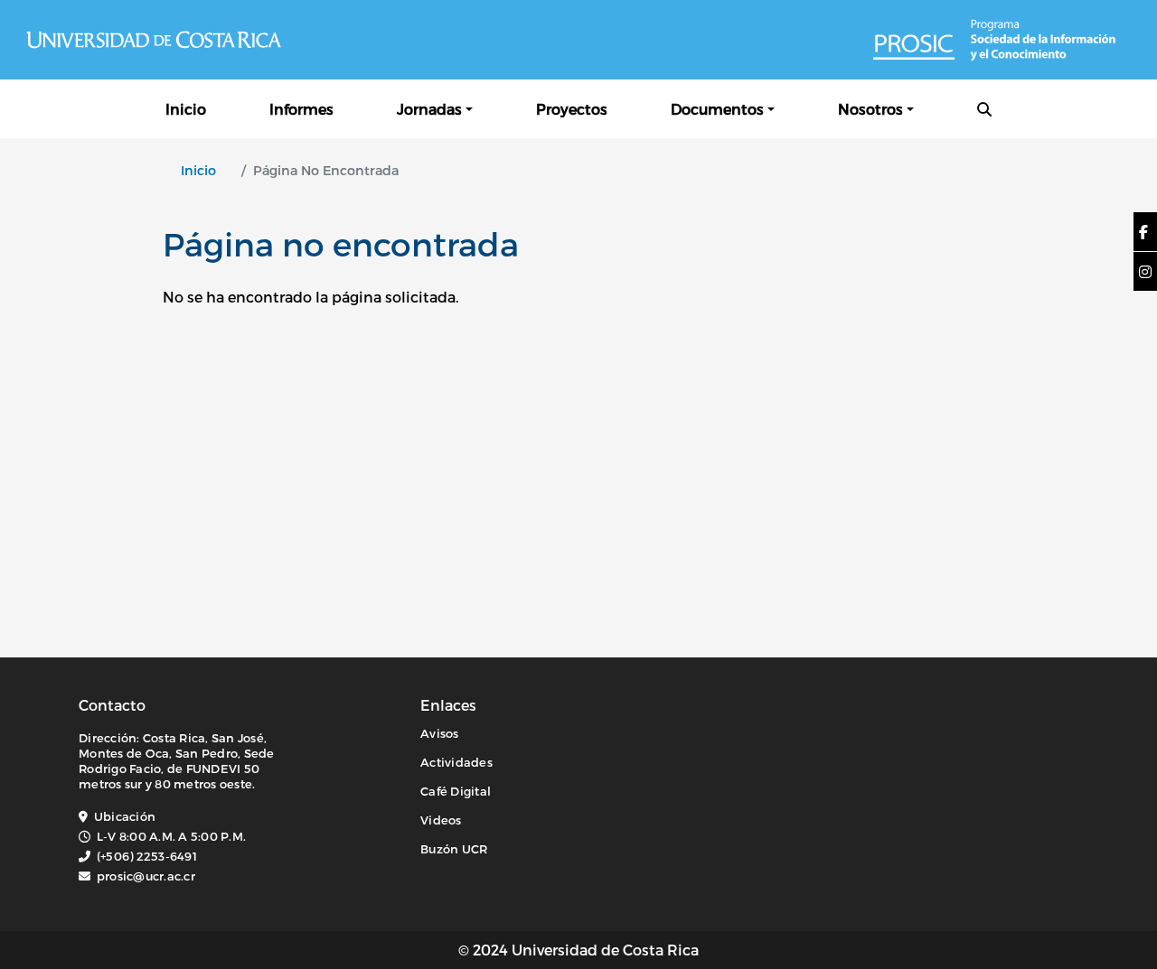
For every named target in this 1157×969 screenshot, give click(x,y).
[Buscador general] (984, 109)
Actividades (456, 762)
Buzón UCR (453, 849)
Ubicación (124, 816)
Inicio (185, 108)
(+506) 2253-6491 (147, 856)
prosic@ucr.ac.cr (146, 876)
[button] (1143, 232)
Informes (301, 108)
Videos (441, 820)
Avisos (439, 733)
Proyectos (571, 108)
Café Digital (455, 791)
